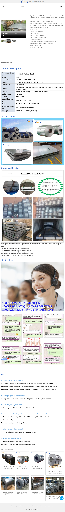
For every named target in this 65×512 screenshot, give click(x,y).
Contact (43, 506)
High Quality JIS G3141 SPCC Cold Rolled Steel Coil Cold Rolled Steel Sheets (54, 472)
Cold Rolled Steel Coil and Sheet (8, 467)
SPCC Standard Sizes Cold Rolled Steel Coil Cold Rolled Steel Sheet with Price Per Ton (22, 467)
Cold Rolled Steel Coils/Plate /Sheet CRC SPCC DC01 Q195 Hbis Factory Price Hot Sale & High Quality (37, 493)
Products (21, 506)
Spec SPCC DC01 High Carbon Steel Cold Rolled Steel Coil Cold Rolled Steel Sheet (8, 493)
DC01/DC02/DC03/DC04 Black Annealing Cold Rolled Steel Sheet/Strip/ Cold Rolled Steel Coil (54, 497)
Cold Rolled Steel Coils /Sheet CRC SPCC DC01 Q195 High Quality (37, 467)
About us (35, 506)
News (28, 506)
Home (13, 506)
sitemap (51, 506)
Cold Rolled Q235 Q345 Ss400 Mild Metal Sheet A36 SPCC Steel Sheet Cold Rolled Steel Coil (23, 493)
